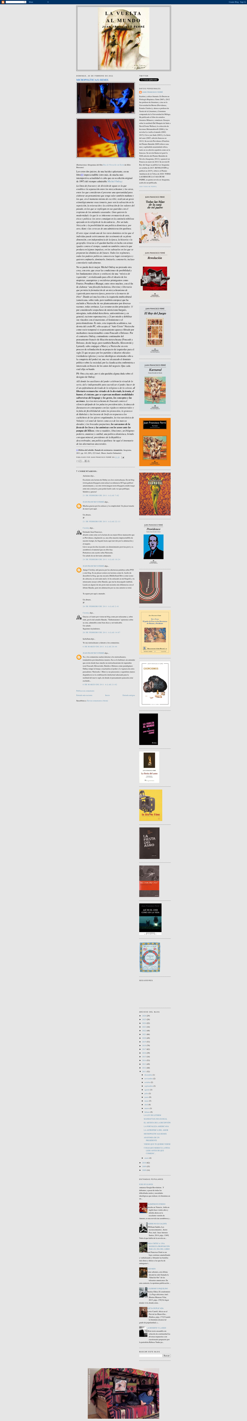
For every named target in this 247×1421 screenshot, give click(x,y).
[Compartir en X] (83, 461)
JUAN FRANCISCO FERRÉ (93, 502)
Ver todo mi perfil (148, 186)
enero (147, 1158)
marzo (147, 1108)
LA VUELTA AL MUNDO (123, 17)
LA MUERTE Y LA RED (156, 1328)
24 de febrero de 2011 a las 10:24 (101, 559)
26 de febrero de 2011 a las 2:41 (101, 606)
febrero (147, 1112)
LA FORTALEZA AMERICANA (156, 1126)
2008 (144, 1170)
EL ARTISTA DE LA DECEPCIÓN (157, 1122)
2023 (144, 1027)
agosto (147, 1089)
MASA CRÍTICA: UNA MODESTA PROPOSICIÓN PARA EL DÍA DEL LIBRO (158, 1246)
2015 (144, 1056)
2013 (144, 1064)
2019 (144, 1041)
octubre (148, 1082)
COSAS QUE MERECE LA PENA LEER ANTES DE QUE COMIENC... (157, 1150)
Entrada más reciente (84, 695)
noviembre (149, 1078)
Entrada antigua (129, 695)
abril (147, 1104)
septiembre (149, 1086)
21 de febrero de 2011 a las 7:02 (101, 495)
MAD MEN (151, 1268)
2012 (144, 1067)
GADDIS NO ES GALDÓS (157, 1223)
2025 (144, 1019)
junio (147, 1097)
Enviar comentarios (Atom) (97, 700)
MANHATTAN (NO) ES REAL (155, 1119)
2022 (144, 1030)
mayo (147, 1101)
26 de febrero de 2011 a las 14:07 (101, 632)
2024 (144, 1023)
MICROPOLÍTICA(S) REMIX (155, 1133)
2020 (144, 1038)
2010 (144, 1162)
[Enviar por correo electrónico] (77, 461)
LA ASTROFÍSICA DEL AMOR (156, 1130)
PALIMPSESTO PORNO (156, 1204)
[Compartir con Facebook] (85, 461)
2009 (144, 1166)
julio (147, 1093)
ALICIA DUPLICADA (155, 1308)
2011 (144, 1071)
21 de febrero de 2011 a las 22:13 (101, 521)
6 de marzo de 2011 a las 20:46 (100, 646)
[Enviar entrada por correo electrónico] (122, 457)
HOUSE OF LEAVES (145, 1184)
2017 (144, 1049)
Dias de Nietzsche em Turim (113, 164)
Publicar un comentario (85, 690)
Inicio (107, 695)
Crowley (86, 528)
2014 (144, 1060)
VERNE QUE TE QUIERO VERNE (157, 1144)
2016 (144, 1053)
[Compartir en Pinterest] (88, 461)
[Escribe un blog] (80, 461)
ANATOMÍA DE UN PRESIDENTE (151, 1139)
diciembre (149, 1074)
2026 (144, 1015)
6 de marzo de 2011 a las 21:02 (100, 684)
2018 (144, 1045)
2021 (144, 1034)
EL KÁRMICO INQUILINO (157, 1288)
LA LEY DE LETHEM (152, 1115)
